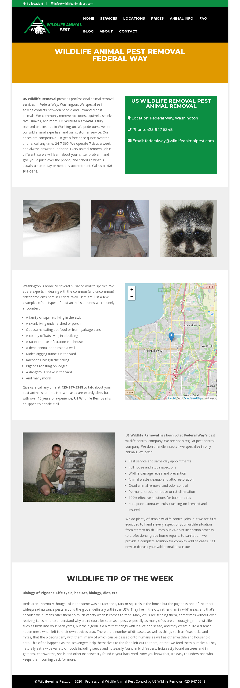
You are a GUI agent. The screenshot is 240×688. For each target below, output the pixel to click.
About (106, 31)
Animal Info (181, 19)
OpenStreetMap (193, 398)
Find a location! (33, 4)
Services (108, 19)
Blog (88, 31)
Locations (134, 19)
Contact (128, 31)
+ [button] (131, 289)
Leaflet (172, 398)
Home (88, 19)
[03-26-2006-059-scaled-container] (69, 500)
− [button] (131, 296)
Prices (157, 19)
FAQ (203, 19)
